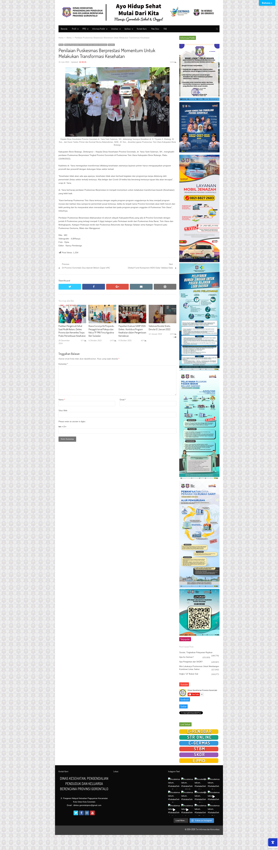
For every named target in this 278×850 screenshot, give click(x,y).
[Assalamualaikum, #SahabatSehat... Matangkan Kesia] (187, 796)
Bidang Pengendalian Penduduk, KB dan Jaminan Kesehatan (86, 44)
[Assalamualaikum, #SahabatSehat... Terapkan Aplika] (174, 783)
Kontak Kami (142, 29)
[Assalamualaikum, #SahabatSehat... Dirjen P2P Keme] (174, 796)
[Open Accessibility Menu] (272, 842)
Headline (111, 44)
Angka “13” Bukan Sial (188, 674)
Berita (61, 44)
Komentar (63, 364)
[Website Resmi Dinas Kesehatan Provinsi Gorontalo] (139, 12)
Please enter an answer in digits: (72, 421)
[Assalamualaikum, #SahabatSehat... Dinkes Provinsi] (214, 783)
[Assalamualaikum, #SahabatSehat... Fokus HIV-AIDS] (200, 783)
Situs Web (62, 410)
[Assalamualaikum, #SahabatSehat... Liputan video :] (214, 796)
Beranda (64, 29)
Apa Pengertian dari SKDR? (191, 662)
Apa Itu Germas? (186, 657)
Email (123, 400)
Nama (61, 400)
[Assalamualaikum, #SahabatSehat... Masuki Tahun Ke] (200, 810)
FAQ (165, 29)
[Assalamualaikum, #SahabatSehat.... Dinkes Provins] (200, 796)
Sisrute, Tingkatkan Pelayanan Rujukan (195, 652)
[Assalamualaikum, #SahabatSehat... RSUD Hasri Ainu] (187, 783)
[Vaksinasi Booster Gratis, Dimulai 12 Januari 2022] (162, 306)
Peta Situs (155, 29)
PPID (84, 29)
